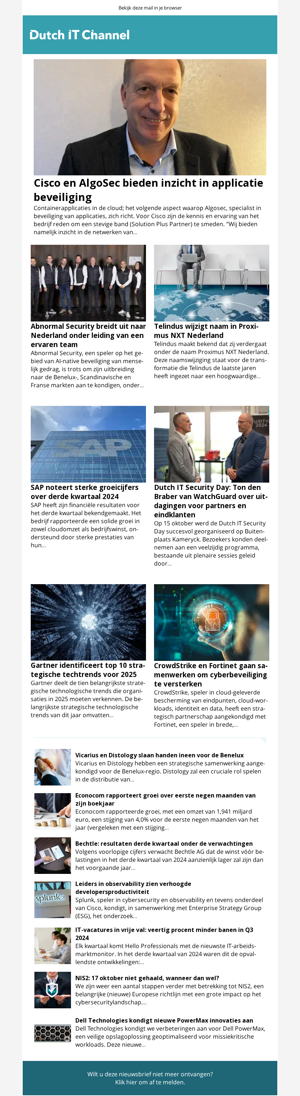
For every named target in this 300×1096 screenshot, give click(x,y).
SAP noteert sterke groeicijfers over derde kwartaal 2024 (85, 492)
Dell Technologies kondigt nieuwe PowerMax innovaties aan (164, 1020)
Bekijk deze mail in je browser (150, 7)
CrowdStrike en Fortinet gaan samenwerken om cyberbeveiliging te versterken (211, 674)
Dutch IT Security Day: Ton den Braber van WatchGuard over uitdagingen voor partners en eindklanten (211, 501)
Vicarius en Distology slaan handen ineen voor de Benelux (159, 755)
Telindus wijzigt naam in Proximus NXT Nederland (206, 330)
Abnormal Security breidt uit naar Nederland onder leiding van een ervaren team (88, 335)
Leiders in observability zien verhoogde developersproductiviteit (133, 888)
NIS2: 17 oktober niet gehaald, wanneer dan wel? (147, 978)
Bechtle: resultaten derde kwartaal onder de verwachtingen (164, 844)
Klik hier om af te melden (149, 1082)
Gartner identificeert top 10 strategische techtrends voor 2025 (88, 670)
